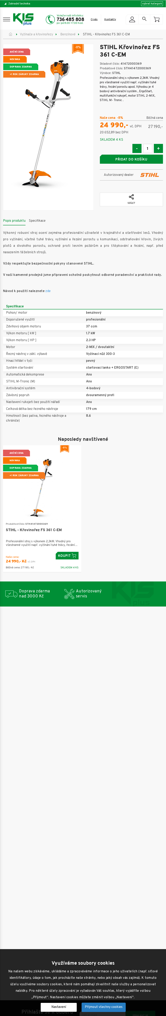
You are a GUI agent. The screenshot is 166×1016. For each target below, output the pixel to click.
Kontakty (110, 19)
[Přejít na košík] (156, 19)
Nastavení (58, 1007)
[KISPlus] (23, 19)
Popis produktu (14, 221)
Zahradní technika (19, 3)
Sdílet (131, 203)
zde (48, 291)
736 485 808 (70, 20)
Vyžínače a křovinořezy (36, 34)
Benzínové (68, 34)
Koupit (64, 556)
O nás (94, 19)
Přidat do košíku (131, 160)
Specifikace (37, 221)
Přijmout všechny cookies (103, 1007)
